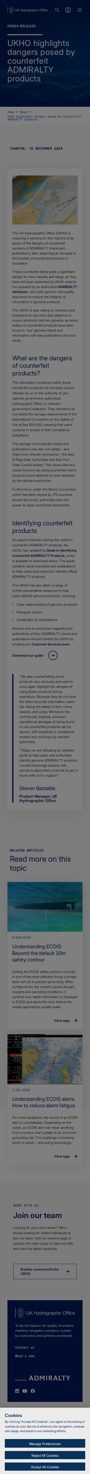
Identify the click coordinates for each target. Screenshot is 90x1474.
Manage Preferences (45, 1444)
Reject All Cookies (45, 1455)
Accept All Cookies (45, 1467)
